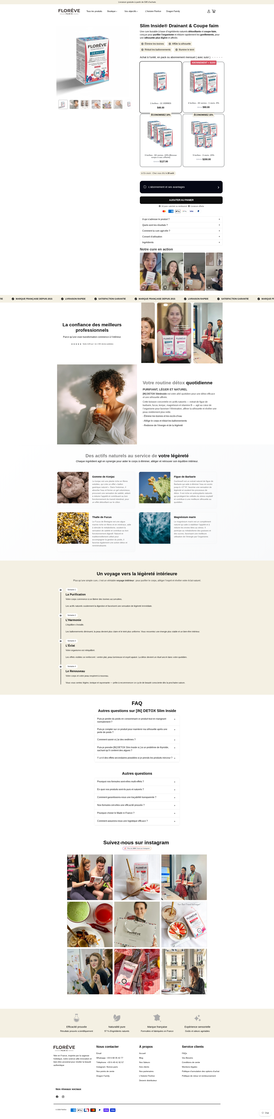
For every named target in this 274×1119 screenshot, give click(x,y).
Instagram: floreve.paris (107, 1067)
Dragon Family (103, 1076)
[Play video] (143, 287)
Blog (141, 1058)
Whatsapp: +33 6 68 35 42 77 (109, 1058)
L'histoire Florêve (147, 1076)
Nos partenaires (146, 1071)
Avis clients (144, 1067)
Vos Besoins (187, 1058)
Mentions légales (189, 1067)
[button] (113, 11)
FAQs (184, 1053)
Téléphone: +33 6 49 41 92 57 (110, 1062)
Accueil (142, 1053)
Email (98, 1053)
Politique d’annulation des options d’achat (200, 1071)
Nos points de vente (105, 1071)
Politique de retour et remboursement (199, 1076)
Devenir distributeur (148, 1080)
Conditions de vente (191, 1062)
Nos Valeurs (144, 1062)
